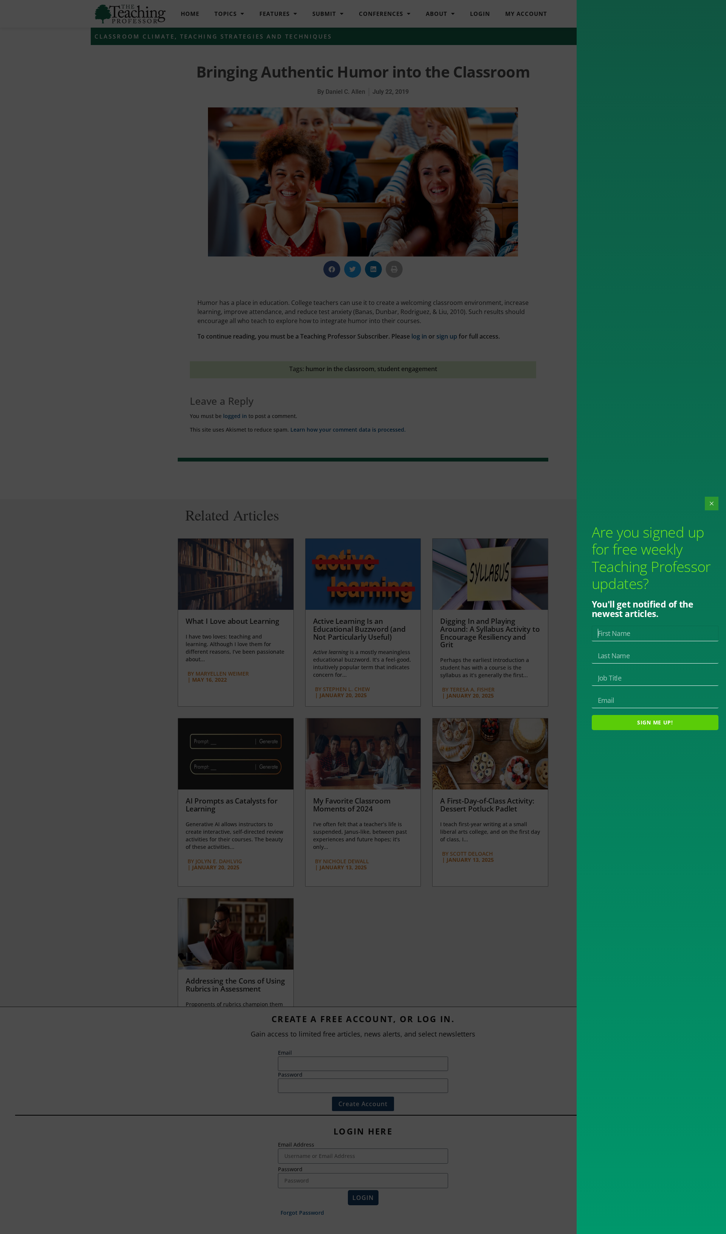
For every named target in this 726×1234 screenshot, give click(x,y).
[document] (363, 617)
